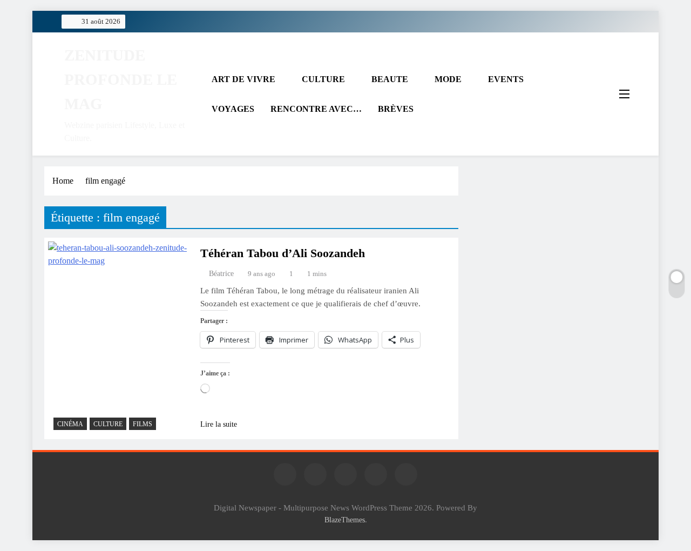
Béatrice (221, 274)
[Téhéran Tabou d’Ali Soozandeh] (119, 338)
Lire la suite (218, 424)
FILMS (142, 424)
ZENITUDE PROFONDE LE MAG (120, 79)
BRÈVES (396, 108)
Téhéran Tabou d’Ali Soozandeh (282, 253)
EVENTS (506, 79)
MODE (448, 79)
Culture (108, 424)
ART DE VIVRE (243, 79)
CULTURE (323, 79)
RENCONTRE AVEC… (316, 108)
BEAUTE (389, 79)
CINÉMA (70, 424)
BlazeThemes (344, 519)
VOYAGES (233, 108)
